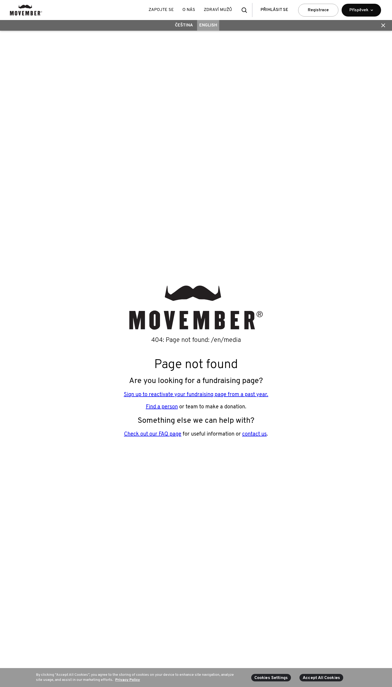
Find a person (162, 407)
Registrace (318, 10)
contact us (254, 434)
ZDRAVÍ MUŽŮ (218, 10)
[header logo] (26, 10)
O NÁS (188, 10)
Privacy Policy (127, 680)
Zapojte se (161, 10)
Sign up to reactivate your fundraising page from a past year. (196, 394)
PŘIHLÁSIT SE (274, 10)
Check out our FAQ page (152, 434)
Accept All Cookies (321, 678)
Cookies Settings (271, 678)
